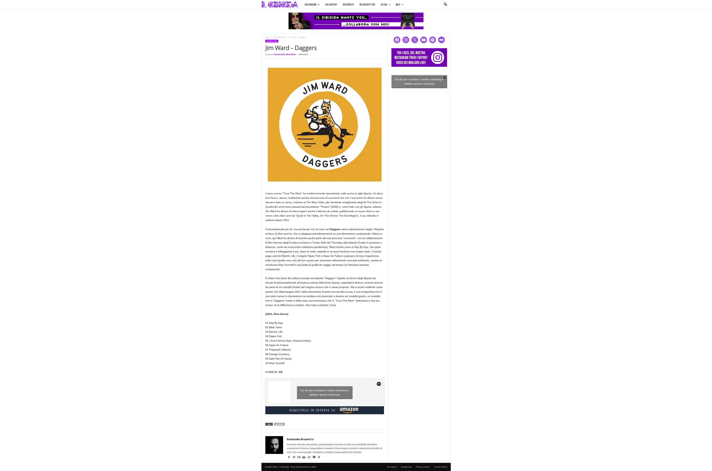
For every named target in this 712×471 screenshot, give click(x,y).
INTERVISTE (348, 4)
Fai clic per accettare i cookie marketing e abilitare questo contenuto (324, 392)
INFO (398, 4)
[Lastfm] (299, 457)
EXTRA (384, 4)
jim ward (279, 424)
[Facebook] (289, 457)
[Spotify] (314, 457)
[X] (319, 457)
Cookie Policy (440, 466)
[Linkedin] (304, 457)
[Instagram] (294, 457)
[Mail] (309, 457)
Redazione (406, 466)
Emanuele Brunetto (285, 54)
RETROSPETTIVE (367, 4)
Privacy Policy (423, 466)
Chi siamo (392, 466)
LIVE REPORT (331, 4)
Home (267, 37)
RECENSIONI (310, 4)
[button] (445, 4)
